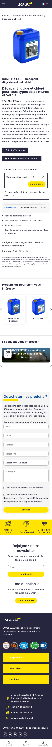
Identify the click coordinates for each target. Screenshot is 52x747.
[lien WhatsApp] (26, 251)
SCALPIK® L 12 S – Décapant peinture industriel (13, 322)
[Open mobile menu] (3, 4)
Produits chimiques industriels (28, 15)
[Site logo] (26, 4)
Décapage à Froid (24, 242)
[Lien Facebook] (13, 251)
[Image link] (6, 645)
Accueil (6, 15)
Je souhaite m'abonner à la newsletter (25, 487)
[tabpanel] (26, 224)
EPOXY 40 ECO (38, 319)
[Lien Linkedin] (23, 251)
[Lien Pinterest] (20, 251)
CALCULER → (36, 184)
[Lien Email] (16, 251)
